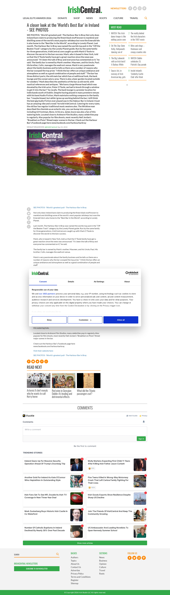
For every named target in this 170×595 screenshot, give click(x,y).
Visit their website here (43, 351)
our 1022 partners (47, 294)
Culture (102, 567)
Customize (83, 320)
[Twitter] (135, 8)
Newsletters (118, 8)
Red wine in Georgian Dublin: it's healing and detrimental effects (62, 393)
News (101, 557)
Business (103, 560)
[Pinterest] (144, 8)
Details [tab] (71, 281)
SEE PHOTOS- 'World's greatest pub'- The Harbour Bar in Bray (59, 207)
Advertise (75, 570)
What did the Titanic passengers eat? (86, 392)
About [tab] (127, 281)
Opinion (102, 564)
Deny (49, 320)
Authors (74, 557)
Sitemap (74, 583)
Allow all (121, 320)
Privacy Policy (77, 573)
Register (75, 580)
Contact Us (76, 567)
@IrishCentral (51, 127)
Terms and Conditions (80, 577)
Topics (73, 560)
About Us (75, 564)
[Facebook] (130, 8)
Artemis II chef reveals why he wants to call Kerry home (37, 393)
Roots (101, 573)
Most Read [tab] (116, 27)
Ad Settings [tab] (99, 281)
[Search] (146, 18)
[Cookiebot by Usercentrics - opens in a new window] (127, 273)
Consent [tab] (43, 281)
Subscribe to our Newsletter (36, 568)
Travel (102, 570)
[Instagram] (140, 8)
